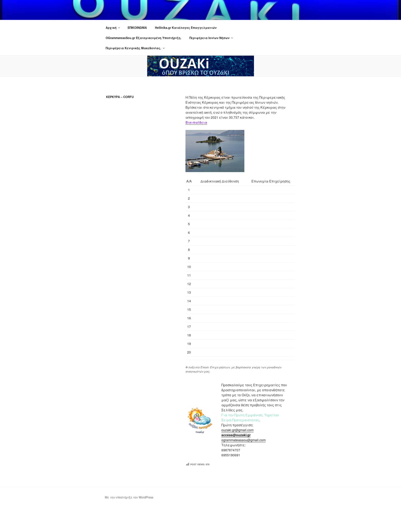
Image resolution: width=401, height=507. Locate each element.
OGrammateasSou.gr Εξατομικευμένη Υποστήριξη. (143, 38)
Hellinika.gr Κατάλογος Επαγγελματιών (186, 27)
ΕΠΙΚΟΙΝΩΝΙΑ (137, 27)
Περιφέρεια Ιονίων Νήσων (209, 38)
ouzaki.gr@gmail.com (237, 430)
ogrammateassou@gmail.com (243, 440)
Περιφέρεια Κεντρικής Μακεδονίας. (133, 48)
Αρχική (111, 27)
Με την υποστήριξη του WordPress (129, 497)
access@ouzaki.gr (236, 435)
